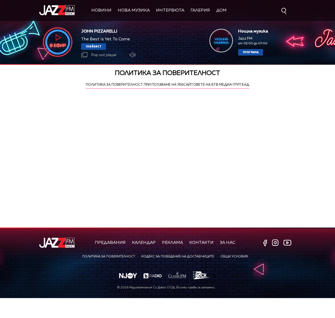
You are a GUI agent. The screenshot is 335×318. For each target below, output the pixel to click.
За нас (227, 243)
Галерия (200, 10)
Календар (144, 243)
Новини (101, 10)
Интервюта (170, 10)
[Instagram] (276, 243)
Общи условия (234, 256)
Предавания (110, 243)
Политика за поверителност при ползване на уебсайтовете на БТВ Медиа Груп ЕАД (167, 85)
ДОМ (221, 10)
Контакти (201, 243)
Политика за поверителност (108, 256)
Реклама (172, 243)
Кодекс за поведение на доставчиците (177, 256)
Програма (251, 52)
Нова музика (134, 10)
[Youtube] (287, 242)
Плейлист (94, 46)
